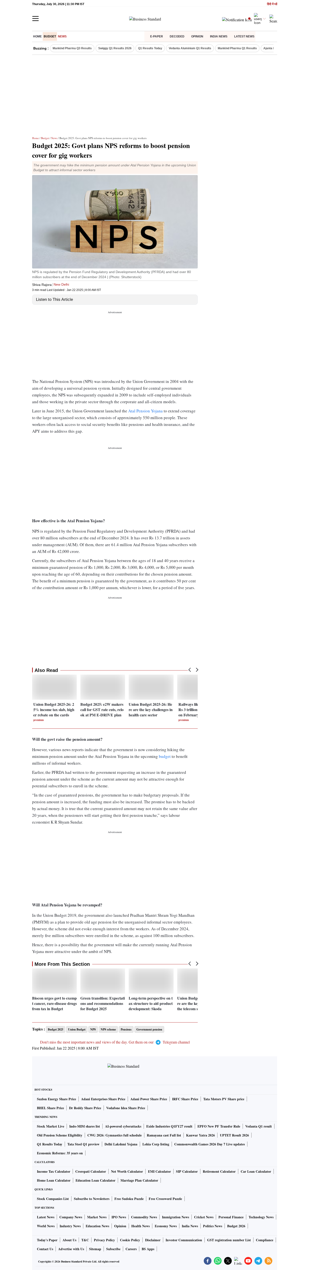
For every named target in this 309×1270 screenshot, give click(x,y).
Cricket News (203, 1217)
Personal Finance (231, 1217)
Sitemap (95, 1248)
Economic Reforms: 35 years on (60, 1153)
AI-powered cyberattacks (123, 1126)
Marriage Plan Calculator (139, 1180)
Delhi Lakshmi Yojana (121, 1144)
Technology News (261, 1217)
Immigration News (175, 1217)
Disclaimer (153, 1239)
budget (165, 756)
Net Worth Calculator (127, 1171)
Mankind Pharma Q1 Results (237, 48)
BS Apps (148, 1248)
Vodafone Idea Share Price (125, 1107)
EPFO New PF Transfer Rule (218, 1126)
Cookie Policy (130, 1239)
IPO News (119, 1217)
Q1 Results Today (150, 48)
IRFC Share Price (185, 1098)
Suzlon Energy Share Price (56, 1098)
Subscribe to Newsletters (91, 1198)
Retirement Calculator (219, 1171)
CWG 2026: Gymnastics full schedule (114, 1135)
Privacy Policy (104, 1239)
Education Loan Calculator (95, 1180)
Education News (97, 1225)
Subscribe (113, 1248)
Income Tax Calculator (53, 1171)
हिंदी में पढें (272, 4)
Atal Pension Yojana (145, 411)
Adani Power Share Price (148, 1098)
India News (218, 36)
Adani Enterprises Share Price (103, 1098)
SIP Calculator (187, 1171)
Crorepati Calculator (90, 1171)
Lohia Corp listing (155, 1144)
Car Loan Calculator (256, 1171)
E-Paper (156, 36)
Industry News (70, 1225)
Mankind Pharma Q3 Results (72, 48)
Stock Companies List (53, 1198)
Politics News (212, 1225)
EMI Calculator (159, 1171)
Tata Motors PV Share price (223, 1098)
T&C (85, 1239)
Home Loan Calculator (53, 1180)
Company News (70, 1217)
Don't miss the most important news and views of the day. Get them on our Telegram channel (115, 1041)
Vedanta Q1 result (258, 1126)
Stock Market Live (50, 1126)
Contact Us (45, 1248)
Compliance (264, 1239)
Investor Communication (184, 1239)
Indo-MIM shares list (84, 1126)
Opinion (197, 36)
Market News (96, 1217)
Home (37, 36)
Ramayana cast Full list (164, 1135)
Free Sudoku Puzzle (129, 1198)
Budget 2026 (236, 1225)
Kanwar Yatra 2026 (200, 1135)
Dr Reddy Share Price (85, 1107)
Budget (50, 36)
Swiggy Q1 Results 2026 (115, 48)
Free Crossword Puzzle (165, 1198)
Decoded (177, 36)
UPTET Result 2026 (234, 1135)
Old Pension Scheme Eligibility (59, 1135)
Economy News (166, 1225)
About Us (69, 1239)
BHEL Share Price (50, 1107)
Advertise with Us (71, 1248)
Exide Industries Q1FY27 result (169, 1126)
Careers (131, 1248)
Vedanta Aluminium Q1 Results (190, 48)
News (62, 36)
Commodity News (144, 1217)
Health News (140, 1225)
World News (46, 1225)
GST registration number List (229, 1239)
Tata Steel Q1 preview (83, 1144)
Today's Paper (47, 1239)
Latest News (244, 36)
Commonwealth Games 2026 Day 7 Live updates (209, 1144)
